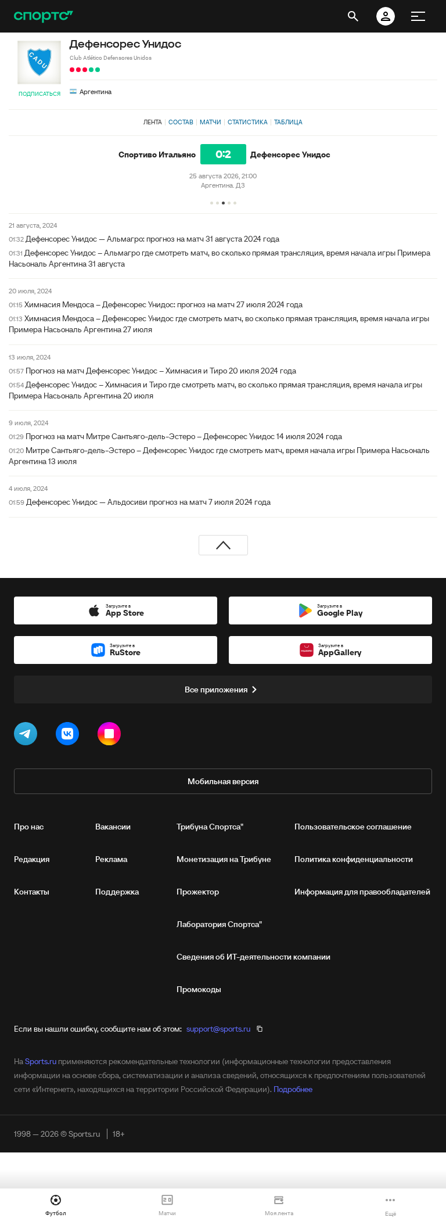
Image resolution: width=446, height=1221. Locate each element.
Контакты (31, 891)
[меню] (418, 16)
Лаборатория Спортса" (219, 924)
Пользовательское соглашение (353, 826)
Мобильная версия (223, 781)
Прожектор (198, 891)
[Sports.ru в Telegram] (28, 736)
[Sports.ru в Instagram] (111, 736)
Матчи (210, 122)
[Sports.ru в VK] (70, 736)
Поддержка (117, 891)
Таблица (288, 122)
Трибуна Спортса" (210, 826)
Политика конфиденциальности (353, 859)
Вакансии (113, 826)
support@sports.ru (218, 1029)
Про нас (29, 826)
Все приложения (216, 689)
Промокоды (199, 989)
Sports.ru (40, 1061)
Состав (180, 122)
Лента (152, 122)
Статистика (248, 122)
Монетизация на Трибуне (224, 859)
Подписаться (39, 94)
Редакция (31, 859)
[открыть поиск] (353, 16)
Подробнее (293, 1089)
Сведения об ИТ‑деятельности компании (253, 956)
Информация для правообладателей (362, 891)
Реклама (111, 859)
